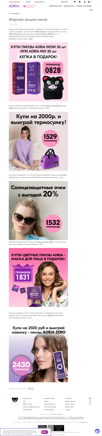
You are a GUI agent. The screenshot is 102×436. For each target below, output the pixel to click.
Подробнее (29, 434)
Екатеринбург (59, 414)
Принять (44, 432)
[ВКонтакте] (29, 388)
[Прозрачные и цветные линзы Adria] (14, 7)
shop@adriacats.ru (84, 422)
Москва (52, 414)
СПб (55, 414)
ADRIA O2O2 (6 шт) (15, 34)
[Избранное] (79, 2)
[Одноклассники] (32, 388)
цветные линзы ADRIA (46, 242)
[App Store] (42, 426)
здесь (31, 39)
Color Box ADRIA (46, 34)
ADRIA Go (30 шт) (40, 32)
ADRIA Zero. (51, 315)
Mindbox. (62, 434)
